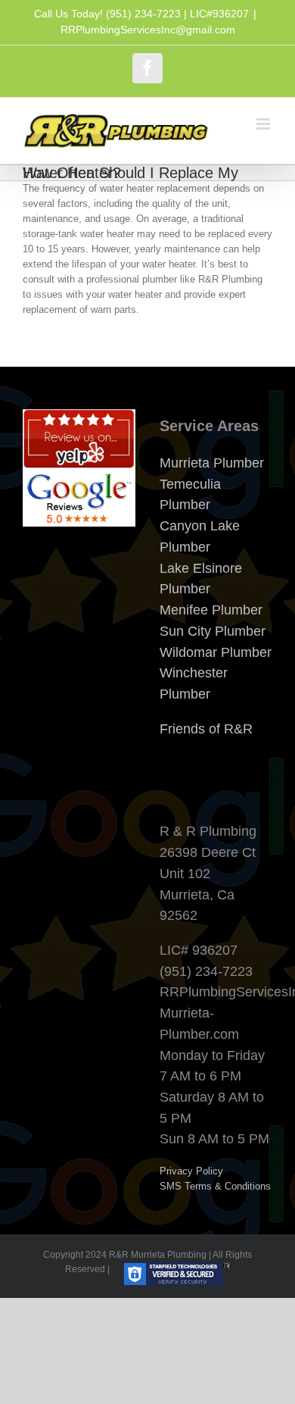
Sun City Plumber (213, 631)
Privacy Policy (191, 1171)
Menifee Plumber (211, 610)
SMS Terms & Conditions (215, 1186)
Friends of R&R (206, 728)
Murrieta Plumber (212, 463)
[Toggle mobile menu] (264, 124)
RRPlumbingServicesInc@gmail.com (148, 29)
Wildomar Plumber (216, 652)
